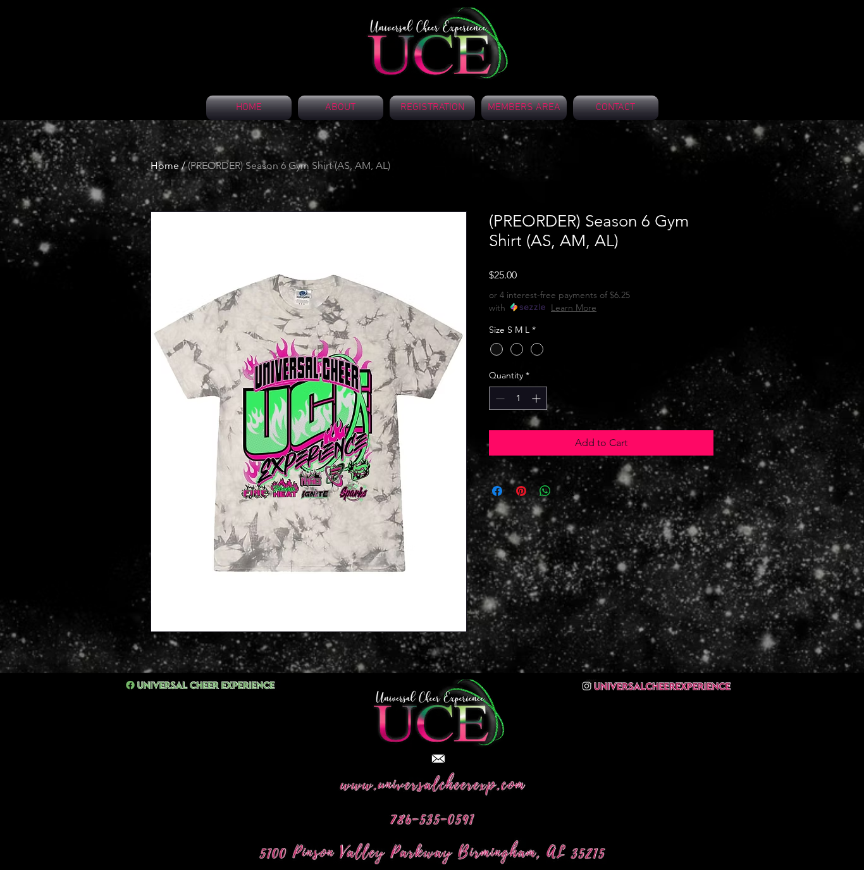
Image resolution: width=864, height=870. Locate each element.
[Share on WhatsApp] (545, 491)
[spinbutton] (518, 398)
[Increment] (537, 398)
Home (165, 165)
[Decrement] (499, 398)
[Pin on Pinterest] (521, 491)
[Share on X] (569, 491)
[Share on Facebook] (497, 491)
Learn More (573, 307)
